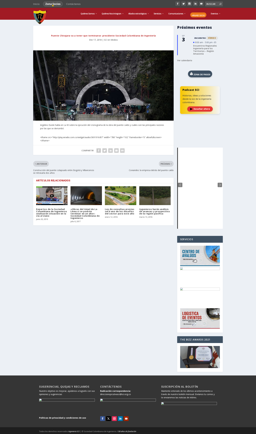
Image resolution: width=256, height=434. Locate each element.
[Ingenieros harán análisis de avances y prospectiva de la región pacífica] (155, 195)
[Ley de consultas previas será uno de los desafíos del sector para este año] (120, 195)
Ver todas (200, 140)
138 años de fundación (126, 431)
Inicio (36, 4)
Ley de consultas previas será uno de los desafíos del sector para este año (119, 211)
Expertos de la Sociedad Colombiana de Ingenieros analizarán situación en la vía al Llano (51, 212)
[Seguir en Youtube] (126, 418)
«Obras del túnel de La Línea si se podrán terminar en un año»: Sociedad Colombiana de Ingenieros (85, 213)
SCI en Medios (111, 39)
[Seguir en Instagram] (114, 418)
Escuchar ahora (202, 108)
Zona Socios (52, 4)
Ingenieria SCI (74, 431)
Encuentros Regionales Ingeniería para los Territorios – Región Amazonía (205, 49)
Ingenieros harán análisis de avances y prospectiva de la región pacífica (154, 211)
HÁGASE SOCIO (198, 15)
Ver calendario (184, 60)
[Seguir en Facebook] (102, 418)
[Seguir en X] (108, 418)
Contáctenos (73, 4)
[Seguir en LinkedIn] (120, 418)
